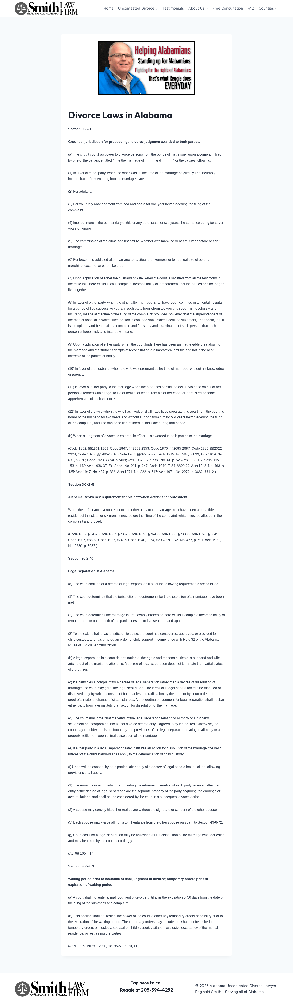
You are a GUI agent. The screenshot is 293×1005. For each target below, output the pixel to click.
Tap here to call (146, 983)
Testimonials (173, 8)
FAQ (250, 8)
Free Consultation (228, 8)
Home (108, 8)
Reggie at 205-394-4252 (146, 990)
